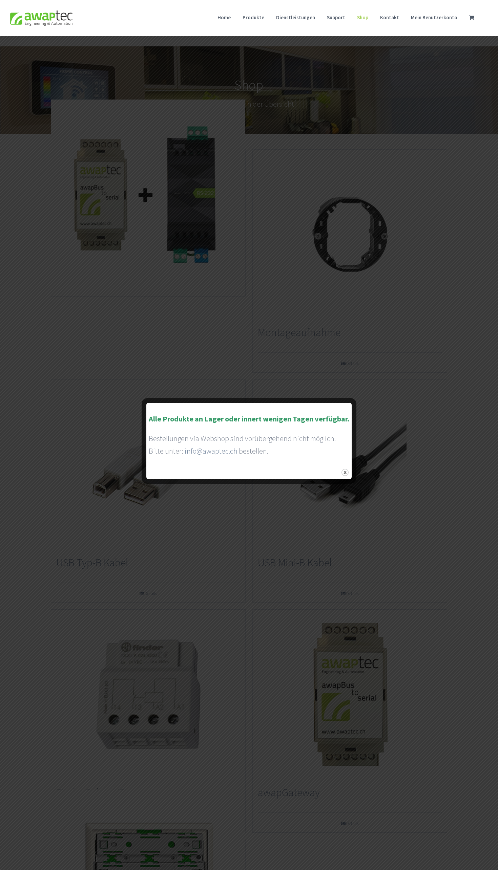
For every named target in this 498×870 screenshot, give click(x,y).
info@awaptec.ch (211, 451)
